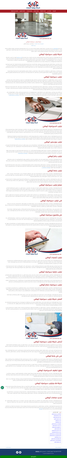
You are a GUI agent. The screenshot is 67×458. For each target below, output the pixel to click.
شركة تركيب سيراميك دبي (46, 167)
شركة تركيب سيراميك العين (22, 153)
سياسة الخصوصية (50, 453)
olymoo (37, 451)
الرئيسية (54, 11)
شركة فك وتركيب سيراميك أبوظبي (55, 440)
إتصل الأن (33, 456)
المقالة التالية (8, 447)
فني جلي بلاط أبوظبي (57, 437)
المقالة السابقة (59, 447)
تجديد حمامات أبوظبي (57, 442)
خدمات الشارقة (43, 11)
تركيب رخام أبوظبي (58, 420)
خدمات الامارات (29, 11)
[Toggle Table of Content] (60, 412)
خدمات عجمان (36, 11)
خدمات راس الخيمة (14, 11)
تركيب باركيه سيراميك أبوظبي (56, 430)
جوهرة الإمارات (55, 48)
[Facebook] (20, 452)
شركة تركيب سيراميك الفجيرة (14, 95)
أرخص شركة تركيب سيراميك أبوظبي (55, 435)
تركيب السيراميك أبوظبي (57, 417)
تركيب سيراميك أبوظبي (57, 415)
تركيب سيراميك (19, 57)
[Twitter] (17, 452)
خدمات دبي (49, 11)
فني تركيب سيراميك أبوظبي (56, 425)
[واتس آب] (2, 387)
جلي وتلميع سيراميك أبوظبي (56, 427)
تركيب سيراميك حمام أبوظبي (56, 432)
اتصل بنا (44, 453)
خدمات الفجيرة (22, 11)
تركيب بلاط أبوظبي (58, 422)
